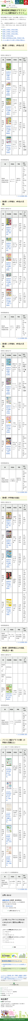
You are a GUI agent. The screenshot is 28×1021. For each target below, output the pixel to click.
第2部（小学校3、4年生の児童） (10, 31)
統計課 (7, 900)
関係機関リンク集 (6, 995)
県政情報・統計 (10, 975)
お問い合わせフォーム (14, 910)
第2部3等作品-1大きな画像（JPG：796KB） (8, 266)
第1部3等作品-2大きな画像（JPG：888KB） (8, 130)
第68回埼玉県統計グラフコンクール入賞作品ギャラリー (14, 969)
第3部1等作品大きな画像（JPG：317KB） (8, 371)
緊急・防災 (25, 3)
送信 (15, 947)
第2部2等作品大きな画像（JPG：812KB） (8, 247)
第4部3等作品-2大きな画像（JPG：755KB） (8, 585)
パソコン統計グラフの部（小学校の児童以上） (13, 40)
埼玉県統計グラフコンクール (11, 977)
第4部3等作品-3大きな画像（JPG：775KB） (8, 611)
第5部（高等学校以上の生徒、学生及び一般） (13, 38)
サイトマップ (5, 988)
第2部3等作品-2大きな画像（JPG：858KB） (8, 282)
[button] (17, 2)
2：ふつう (6, 933)
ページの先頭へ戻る (22, 196)
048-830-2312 (9, 906)
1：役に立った (7, 931)
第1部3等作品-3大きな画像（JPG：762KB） (8, 149)
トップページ (3, 975)
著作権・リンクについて (7, 993)
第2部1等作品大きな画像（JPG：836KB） (8, 231)
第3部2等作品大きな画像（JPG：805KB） (8, 390)
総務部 (4, 900)
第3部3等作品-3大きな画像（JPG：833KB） (8, 450)
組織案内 (20, 975)
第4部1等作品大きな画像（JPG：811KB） (8, 524)
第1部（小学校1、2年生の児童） (10, 29)
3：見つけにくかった (9, 942)
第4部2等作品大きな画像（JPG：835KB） (8, 543)
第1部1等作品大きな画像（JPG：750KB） (8, 75)
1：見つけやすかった (9, 939)
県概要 (16, 975)
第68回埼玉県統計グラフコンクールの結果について (14, 965)
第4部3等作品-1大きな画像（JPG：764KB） (8, 563)
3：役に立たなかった (9, 934)
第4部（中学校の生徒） (8, 35)
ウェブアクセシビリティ (7, 989)
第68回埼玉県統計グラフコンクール (12, 961)
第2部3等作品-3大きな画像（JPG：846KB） (8, 302)
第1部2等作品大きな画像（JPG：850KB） (8, 91)
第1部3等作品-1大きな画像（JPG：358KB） (8, 110)
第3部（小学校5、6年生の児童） (10, 33)
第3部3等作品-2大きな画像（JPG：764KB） (8, 428)
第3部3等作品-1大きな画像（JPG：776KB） (8, 409)
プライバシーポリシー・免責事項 (9, 991)
